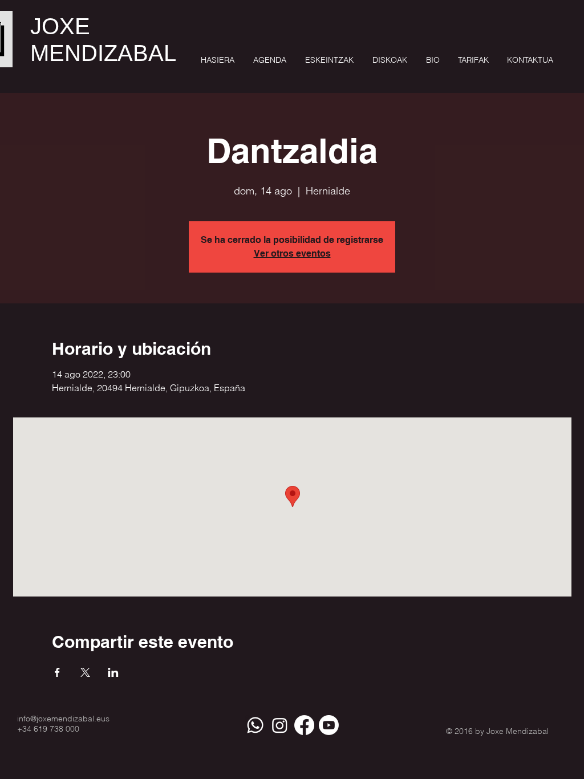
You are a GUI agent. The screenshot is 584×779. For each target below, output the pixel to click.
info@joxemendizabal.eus (63, 718)
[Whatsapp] (255, 725)
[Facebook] (304, 725)
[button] (328, 60)
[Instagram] (280, 725)
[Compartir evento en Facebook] (57, 672)
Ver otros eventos (292, 253)
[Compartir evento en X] (85, 672)
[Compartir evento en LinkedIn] (113, 672)
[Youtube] (329, 725)
